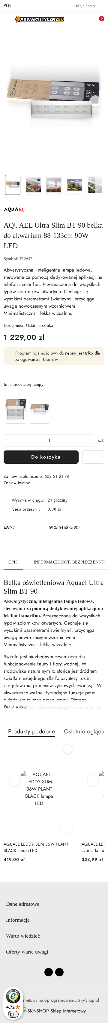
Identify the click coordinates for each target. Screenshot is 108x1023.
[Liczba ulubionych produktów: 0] (88, 19)
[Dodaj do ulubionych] (93, 457)
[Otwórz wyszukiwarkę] (78, 19)
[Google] (59, 972)
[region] (28, 409)
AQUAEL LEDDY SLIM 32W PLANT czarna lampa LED (36, 847)
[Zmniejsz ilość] (8, 441)
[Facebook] (48, 972)
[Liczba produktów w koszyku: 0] (97, 19)
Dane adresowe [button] (22, 904)
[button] (95, 101)
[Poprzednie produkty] (15, 781)
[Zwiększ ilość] (89, 441)
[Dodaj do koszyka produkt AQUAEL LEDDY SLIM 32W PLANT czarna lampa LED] (66, 828)
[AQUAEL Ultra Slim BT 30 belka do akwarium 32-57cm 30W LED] (15, 409)
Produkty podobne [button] (31, 731)
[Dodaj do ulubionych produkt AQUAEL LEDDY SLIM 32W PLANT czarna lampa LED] (67, 749)
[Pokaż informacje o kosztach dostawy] (66, 509)
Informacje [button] (18, 920)
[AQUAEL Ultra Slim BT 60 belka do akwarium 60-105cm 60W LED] (39, 409)
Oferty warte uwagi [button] (27, 952)
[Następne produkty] (93, 781)
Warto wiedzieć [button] (23, 936)
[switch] (13, 1014)
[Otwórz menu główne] (7, 19)
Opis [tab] (13, 562)
